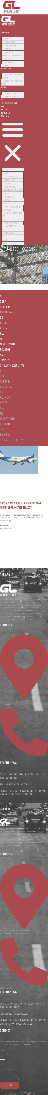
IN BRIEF (7, 38)
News (3, 106)
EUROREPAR (6, 312)
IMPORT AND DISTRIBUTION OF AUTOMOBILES (12, 76)
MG (1, 339)
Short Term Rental (11, 93)
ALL (2, 296)
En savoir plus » (5, 525)
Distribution (6, 68)
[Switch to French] (5, 116)
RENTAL (4, 87)
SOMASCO (5, 360)
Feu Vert (5, 323)
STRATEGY (8, 49)
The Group (5, 32)
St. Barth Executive (12, 365)
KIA (2, 333)
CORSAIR (5, 307)
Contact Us (5, 113)
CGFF (3, 301)
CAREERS (4, 109)
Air (2, 99)
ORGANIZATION (9, 62)
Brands (6, 65)
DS (1, 317)
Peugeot (5, 349)
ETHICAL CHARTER (10, 45)
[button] (12, 141)
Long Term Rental (10, 96)
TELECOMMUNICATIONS (9, 103)
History (7, 59)
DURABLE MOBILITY (10, 42)
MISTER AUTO (7, 344)
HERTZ (3, 328)
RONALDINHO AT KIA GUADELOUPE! (14, 784)
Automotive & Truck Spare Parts (11, 82)
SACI (2, 355)
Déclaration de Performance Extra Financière (12, 53)
